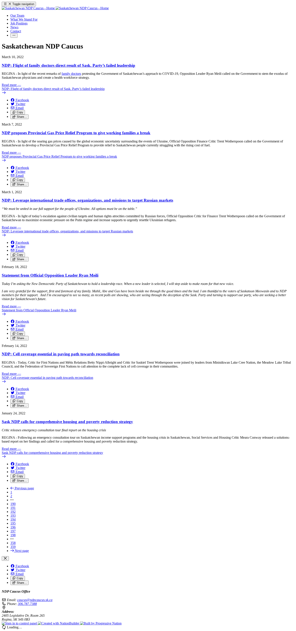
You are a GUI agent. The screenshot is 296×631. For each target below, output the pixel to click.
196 (13, 527)
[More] (14, 35)
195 (13, 523)
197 (13, 531)
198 (13, 535)
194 (13, 519)
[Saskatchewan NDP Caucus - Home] (55, 8)
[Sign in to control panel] (20, 623)
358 (13, 543)
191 (13, 508)
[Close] (5, 558)
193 (13, 515)
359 (13, 547)
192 (13, 511)
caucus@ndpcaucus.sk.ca (34, 600)
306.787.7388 (27, 604)
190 (13, 504)
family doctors (71, 73)
